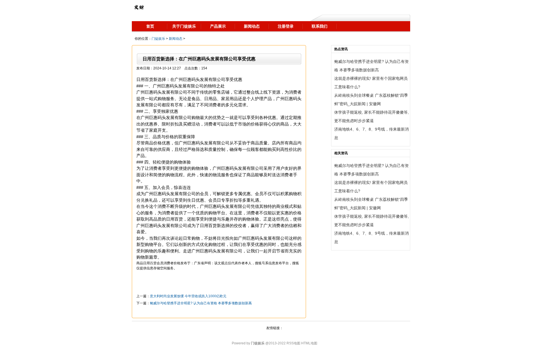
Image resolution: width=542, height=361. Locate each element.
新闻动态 (175, 39)
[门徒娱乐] (139, 7)
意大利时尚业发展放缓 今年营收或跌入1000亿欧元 (188, 296)
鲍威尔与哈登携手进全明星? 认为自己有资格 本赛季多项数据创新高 (201, 303)
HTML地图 (309, 343)
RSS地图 (293, 343)
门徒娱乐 (158, 39)
